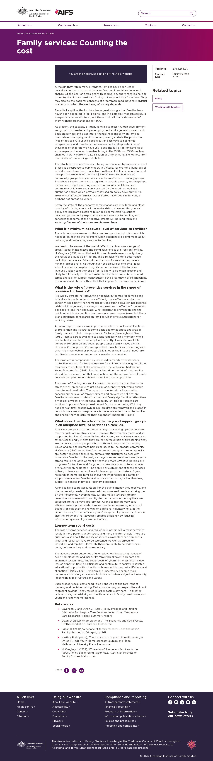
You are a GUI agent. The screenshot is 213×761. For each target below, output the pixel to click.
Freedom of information (119, 711)
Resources (110, 25)
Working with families (167, 107)
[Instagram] (176, 702)
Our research (66, 25)
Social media (60, 726)
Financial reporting (116, 707)
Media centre (25, 707)
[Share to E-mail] (82, 670)
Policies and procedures (119, 721)
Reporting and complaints (120, 726)
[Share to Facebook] (67, 670)
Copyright (58, 711)
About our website (64, 702)
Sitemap (22, 716)
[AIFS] (45, 16)
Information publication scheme (124, 716)
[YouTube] (188, 702)
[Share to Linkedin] (75, 670)
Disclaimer (59, 716)
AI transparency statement (121, 702)
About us (23, 25)
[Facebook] (170, 702)
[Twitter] (182, 702)
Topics (149, 25)
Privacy (56, 721)
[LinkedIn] (194, 702)
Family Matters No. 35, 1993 (40, 34)
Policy (158, 98)
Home (20, 34)
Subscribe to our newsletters (180, 714)
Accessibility (60, 707)
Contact (187, 25)
